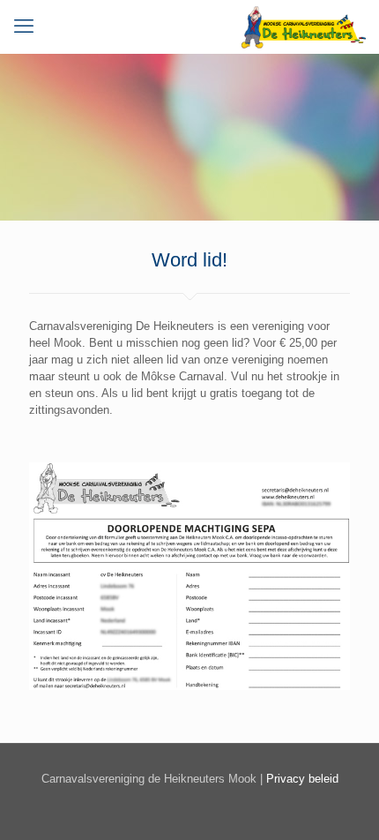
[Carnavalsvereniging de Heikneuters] (303, 26)
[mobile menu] (24, 26)
